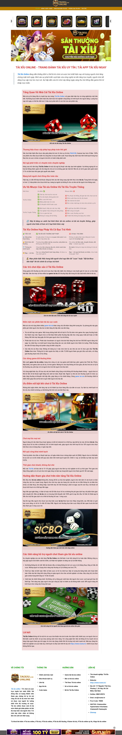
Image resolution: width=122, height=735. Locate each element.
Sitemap (93, 712)
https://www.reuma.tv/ (98, 683)
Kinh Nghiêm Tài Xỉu (60, 8)
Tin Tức (84, 8)
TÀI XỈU (37, 8)
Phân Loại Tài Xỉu (74, 8)
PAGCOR (73, 153)
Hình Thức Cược (47, 8)
